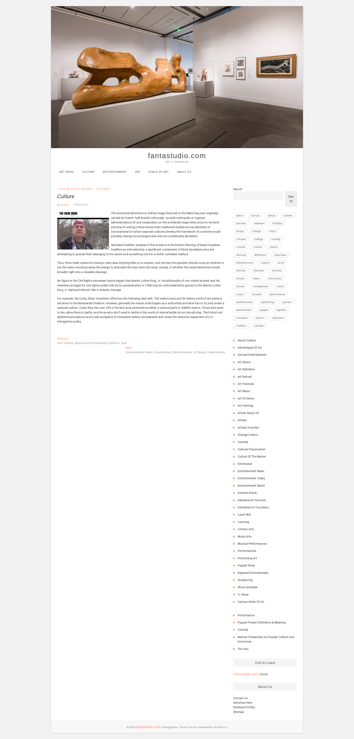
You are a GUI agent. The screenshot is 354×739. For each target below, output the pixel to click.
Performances (247, 551)
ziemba (258, 325)
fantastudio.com (177, 155)
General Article (247, 492)
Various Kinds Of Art (251, 601)
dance (273, 247)
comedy (276, 239)
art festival (245, 376)
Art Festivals (246, 384)
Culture (88, 171)
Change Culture (248, 434)
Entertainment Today (251, 478)
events (265, 262)
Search (237, 189)
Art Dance (244, 362)
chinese (241, 239)
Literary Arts (246, 529)
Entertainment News (251, 471)
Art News (66, 171)
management (261, 286)
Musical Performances (252, 543)
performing (267, 302)
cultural (240, 247)
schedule (241, 318)
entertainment (244, 262)
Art (138, 171)
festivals (259, 270)
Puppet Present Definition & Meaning (262, 622)
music (240, 294)
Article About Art (248, 413)
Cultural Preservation (251, 449)
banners (241, 223)
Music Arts (245, 536)
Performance (246, 615)
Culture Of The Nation (75, 189)
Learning (243, 522)
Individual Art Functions (253, 507)
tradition (241, 325)
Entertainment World (251, 485)
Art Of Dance (246, 398)
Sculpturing (245, 580)
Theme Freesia (188, 727)
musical (256, 294)
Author (65, 204)
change (256, 231)
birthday (278, 223)
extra (281, 262)
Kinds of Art (159, 171)
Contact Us (240, 698)
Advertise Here (242, 702)
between (259, 223)
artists (271, 215)
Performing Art (247, 558)
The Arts (243, 649)
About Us (184, 171)
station (260, 318)
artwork (288, 215)
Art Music (244, 391)
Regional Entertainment (253, 572)
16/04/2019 (80, 204)
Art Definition (246, 369)
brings (240, 231)
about (239, 215)
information (274, 278)
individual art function (252, 500)
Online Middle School (246, 674)
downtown (281, 255)
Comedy (243, 442)
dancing (241, 255)
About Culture (247, 340)
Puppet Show (246, 565)
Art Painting (245, 405)
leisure (240, 286)
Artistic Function (248, 427)
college (258, 239)
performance (277, 294)
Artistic (242, 420)
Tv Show (243, 594)
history (240, 278)
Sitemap (238, 712)
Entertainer (245, 464)
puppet (264, 310)
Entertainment (115, 171)
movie (280, 286)
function (277, 270)
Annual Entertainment (252, 354)
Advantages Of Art (250, 347)
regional (281, 310)
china (272, 231)
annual (255, 215)
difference (260, 255)
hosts (256, 278)
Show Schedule (248, 587)
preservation (243, 310)
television (278, 318)
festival (240, 270)
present (287, 302)
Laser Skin (244, 514)
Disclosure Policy (244, 707)
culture (103, 189)
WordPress (220, 727)
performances (244, 302)
